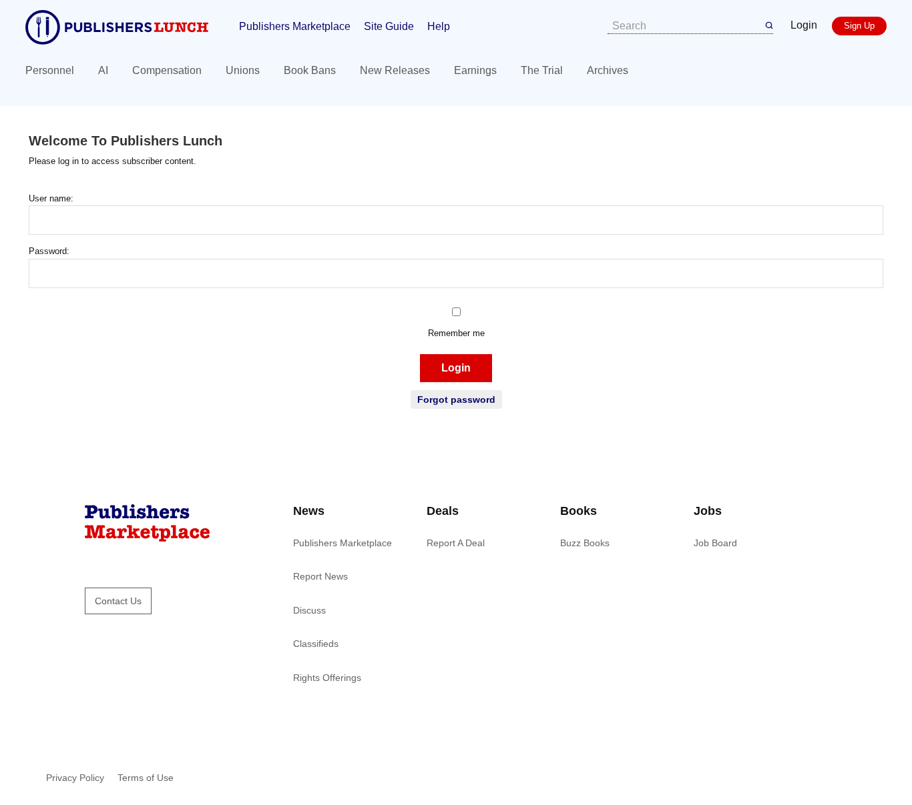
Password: (49, 251)
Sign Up (859, 26)
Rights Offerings (327, 677)
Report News (320, 576)
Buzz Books (585, 543)
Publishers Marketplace (295, 26)
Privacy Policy (75, 777)
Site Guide (389, 26)
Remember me (456, 333)
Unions (243, 70)
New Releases (395, 70)
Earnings (475, 70)
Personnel (49, 70)
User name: (51, 198)
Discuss (309, 610)
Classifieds (315, 643)
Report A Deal (456, 543)
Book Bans (310, 70)
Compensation (167, 70)
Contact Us (118, 601)
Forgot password (456, 399)
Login (803, 25)
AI (103, 70)
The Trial (542, 70)
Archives (607, 70)
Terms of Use (146, 777)
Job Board (715, 543)
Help (438, 26)
